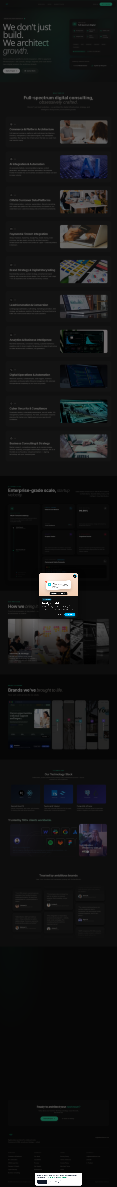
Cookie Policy (51, 1177)
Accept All (42, 1182)
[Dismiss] (75, 573)
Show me (69, 613)
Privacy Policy (62, 1177)
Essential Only (54, 1182)
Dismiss (59, 613)
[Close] (80, 1174)
